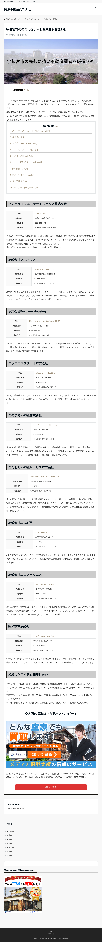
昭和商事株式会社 (19, 181)
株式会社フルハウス (20, 137)
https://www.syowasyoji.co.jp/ (45, 636)
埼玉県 (9, 839)
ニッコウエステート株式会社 (24, 149)
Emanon (64, 939)
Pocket (27, 90)
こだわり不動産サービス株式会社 (26, 162)
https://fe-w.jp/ (41, 213)
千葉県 (9, 835)
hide (56, 126)
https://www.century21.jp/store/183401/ (45, 321)
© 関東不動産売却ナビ (42, 939)
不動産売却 (11, 831)
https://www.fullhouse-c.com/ (45, 269)
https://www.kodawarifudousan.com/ (44, 477)
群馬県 (9, 851)
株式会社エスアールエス (22, 175)
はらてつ (24, 35)
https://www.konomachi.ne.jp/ (45, 425)
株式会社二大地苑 (19, 168)
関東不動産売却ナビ (17, 9)
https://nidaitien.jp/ (42, 532)
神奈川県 (10, 847)
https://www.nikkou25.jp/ (46, 373)
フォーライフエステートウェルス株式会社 (30, 130)
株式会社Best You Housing (23, 143)
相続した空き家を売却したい (24, 187)
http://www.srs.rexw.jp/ (45, 584)
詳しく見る (51, 787)
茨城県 (9, 855)
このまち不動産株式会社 (22, 156)
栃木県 (9, 843)
